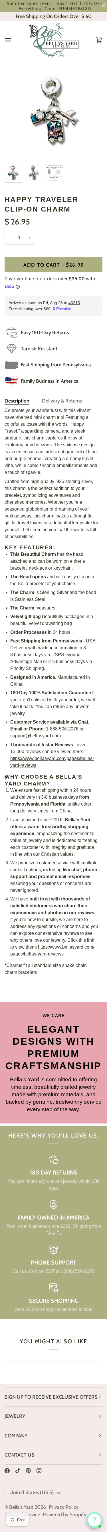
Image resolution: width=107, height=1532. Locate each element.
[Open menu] (13, 40)
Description (17, 401)
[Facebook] (7, 1470)
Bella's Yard (21, 1507)
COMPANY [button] (16, 1436)
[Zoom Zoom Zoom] (53, 113)
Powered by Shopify (64, 1514)
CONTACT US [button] (19, 1455)
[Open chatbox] (94, 1520)
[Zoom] (15, 151)
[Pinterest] (28, 1470)
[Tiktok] (17, 1470)
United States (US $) (31, 1492)
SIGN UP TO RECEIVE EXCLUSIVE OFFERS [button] (51, 1397)
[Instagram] (39, 1470)
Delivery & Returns (62, 401)
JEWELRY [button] (15, 1416)
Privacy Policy (63, 1507)
